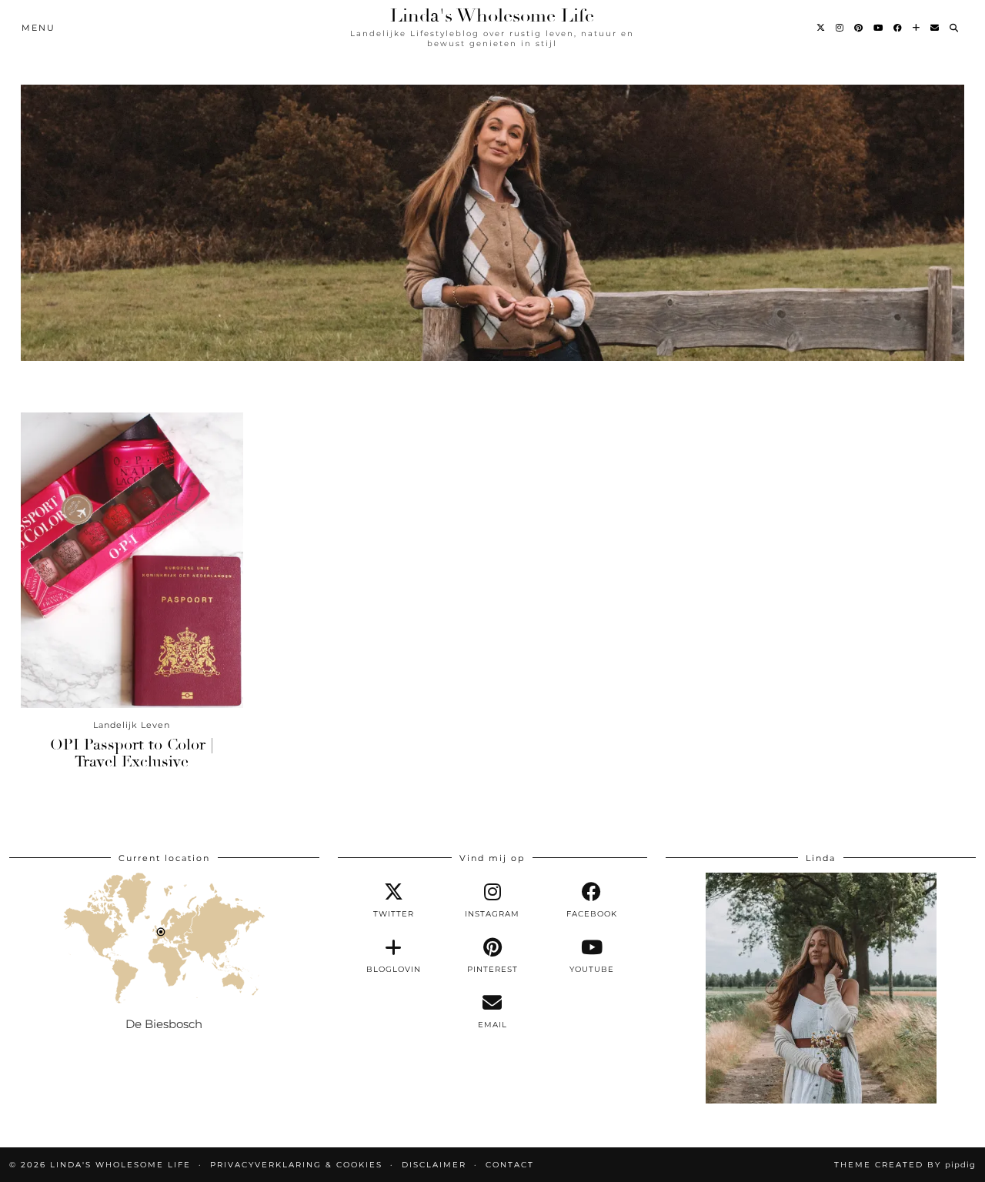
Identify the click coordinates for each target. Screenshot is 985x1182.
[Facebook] (898, 27)
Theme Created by (905, 1165)
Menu (38, 27)
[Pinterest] (859, 27)
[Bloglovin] (917, 27)
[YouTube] (878, 27)
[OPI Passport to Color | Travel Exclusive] (132, 560)
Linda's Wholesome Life (492, 15)
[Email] (935, 27)
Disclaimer (434, 1165)
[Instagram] (840, 27)
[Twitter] (821, 27)
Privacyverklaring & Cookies (296, 1165)
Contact (510, 1165)
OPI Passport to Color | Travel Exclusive (131, 753)
